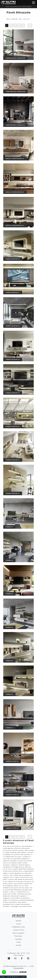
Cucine (18, 924)
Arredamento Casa (15, 6)
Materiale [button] (15, 19)
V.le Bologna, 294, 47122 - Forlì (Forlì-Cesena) (18, 954)
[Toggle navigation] (33, 2)
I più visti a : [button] (27, 19)
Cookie (9, 977)
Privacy (3, 977)
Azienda (18, 921)
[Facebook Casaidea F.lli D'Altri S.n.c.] (22, 958)
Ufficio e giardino (18, 933)
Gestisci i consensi (20, 977)
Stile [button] (20, 19)
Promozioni (18, 936)
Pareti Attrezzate (26, 6)
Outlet (18, 942)
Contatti (18, 945)
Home (7, 6)
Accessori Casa (18, 930)
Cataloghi (18, 939)
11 (30, 25)
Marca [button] (8, 19)
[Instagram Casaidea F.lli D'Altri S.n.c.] (28, 958)
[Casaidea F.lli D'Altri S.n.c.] (8, 2)
